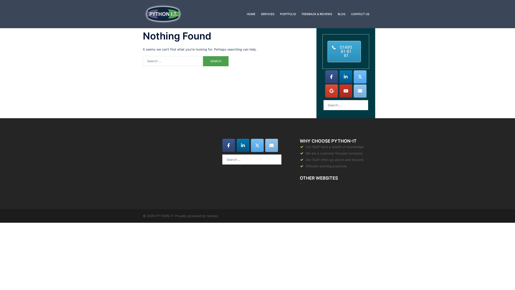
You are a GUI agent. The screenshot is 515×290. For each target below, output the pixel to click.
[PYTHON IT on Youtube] (345, 91)
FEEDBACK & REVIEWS (317, 14)
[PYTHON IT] (163, 14)
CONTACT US (360, 14)
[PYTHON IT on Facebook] (331, 77)
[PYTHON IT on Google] (331, 91)
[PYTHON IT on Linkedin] (345, 77)
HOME (251, 14)
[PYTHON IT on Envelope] (360, 91)
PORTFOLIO (288, 14)
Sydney (212, 216)
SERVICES (267, 14)
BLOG (341, 14)
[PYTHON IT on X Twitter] (360, 77)
